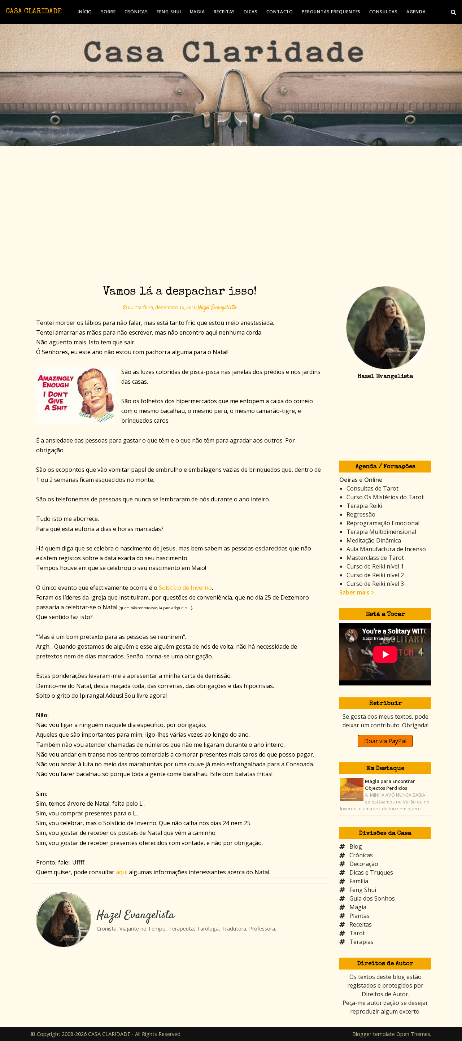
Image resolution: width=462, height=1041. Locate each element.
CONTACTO (279, 12)
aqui (121, 872)
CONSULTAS (383, 12)
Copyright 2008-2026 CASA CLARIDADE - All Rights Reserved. (109, 1034)
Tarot (357, 933)
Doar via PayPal (385, 741)
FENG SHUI (169, 12)
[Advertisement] (231, 200)
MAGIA (197, 12)
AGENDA (416, 12)
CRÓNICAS (136, 12)
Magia (357, 907)
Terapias (361, 942)
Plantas (359, 916)
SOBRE (108, 12)
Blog (355, 846)
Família (358, 881)
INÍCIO (85, 12)
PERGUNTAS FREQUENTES (331, 12)
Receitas (360, 924)
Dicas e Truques (371, 872)
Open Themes (413, 1034)
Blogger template (373, 1034)
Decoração (363, 864)
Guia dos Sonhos (372, 898)
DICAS (251, 12)
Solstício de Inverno (185, 588)
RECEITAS (224, 12)
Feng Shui (362, 890)
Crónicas (361, 855)
